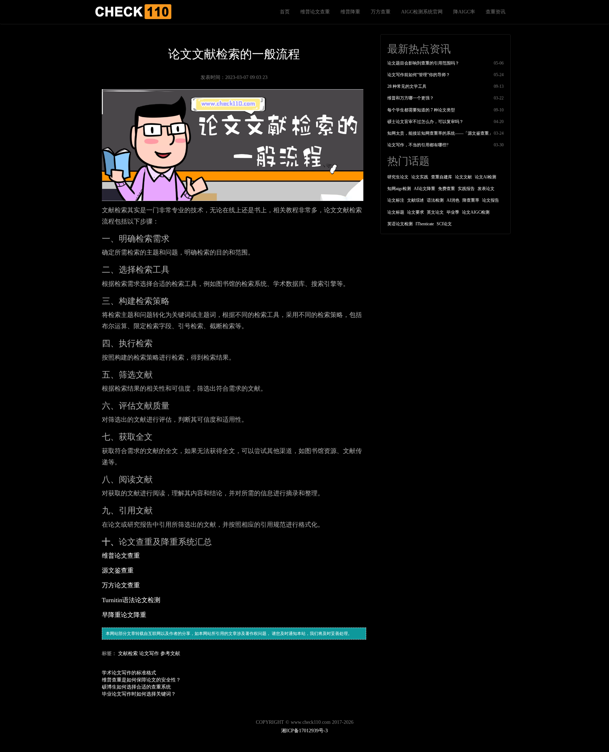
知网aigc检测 (399, 188)
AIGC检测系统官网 (422, 11)
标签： (109, 653)
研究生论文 (397, 177)
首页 (285, 11)
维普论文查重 (315, 11)
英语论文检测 (400, 223)
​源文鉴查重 (118, 570)
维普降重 (350, 11)
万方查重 (380, 11)
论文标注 (395, 200)
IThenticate (425, 223)
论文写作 (149, 653)
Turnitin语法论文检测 (131, 600)
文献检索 (128, 653)
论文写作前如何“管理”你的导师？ (418, 74)
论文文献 (463, 177)
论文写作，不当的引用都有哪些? (417, 144)
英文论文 (435, 212)
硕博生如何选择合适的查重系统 (136, 687)
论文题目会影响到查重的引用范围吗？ (423, 63)
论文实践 (419, 177)
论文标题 (395, 212)
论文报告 (490, 200)
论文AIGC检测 (476, 212)
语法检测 (435, 200)
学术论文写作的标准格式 (129, 672)
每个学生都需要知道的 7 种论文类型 (421, 110)
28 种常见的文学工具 (406, 86)
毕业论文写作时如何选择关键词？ (139, 694)
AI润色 (453, 200)
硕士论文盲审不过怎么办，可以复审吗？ (425, 121)
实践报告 (466, 188)
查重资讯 (495, 11)
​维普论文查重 (121, 555)
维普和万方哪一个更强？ (410, 98)
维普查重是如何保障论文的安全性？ (141, 680)
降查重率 (470, 200)
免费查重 (446, 188)
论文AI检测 (485, 177)
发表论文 (486, 188)
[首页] (133, 11)
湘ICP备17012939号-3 (304, 730)
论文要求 (415, 212)
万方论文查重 (121, 585)
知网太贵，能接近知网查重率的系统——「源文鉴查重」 (440, 133)
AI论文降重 (424, 188)
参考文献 (170, 653)
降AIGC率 (464, 11)
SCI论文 (444, 223)
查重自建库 (441, 177)
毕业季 (453, 212)
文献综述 (415, 200)
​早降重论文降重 (124, 614)
